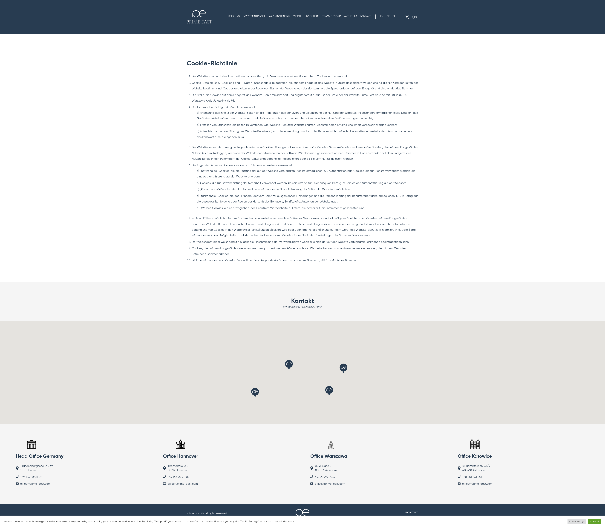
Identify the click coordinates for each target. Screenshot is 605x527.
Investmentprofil (254, 16)
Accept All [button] (594, 522)
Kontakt (365, 16)
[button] (343, 368)
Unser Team (312, 16)
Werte (297, 16)
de (388, 16)
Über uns (234, 16)
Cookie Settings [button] (576, 522)
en (381, 16)
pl (394, 16)
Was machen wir (279, 16)
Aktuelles (350, 16)
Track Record (331, 16)
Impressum (411, 512)
